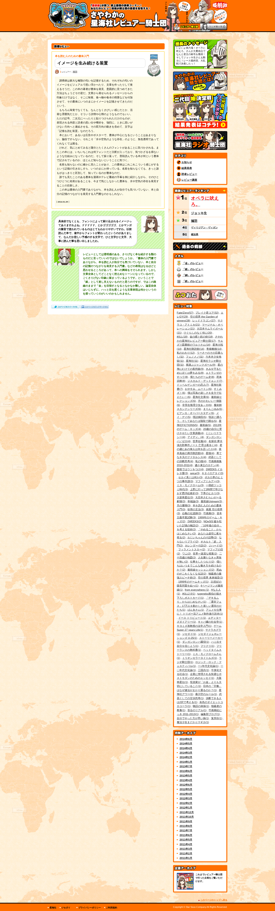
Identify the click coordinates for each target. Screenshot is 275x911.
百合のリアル (196, 710)
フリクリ (207, 645)
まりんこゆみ (212, 408)
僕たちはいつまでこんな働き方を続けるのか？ (199, 565)
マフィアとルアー (207, 481)
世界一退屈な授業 (204, 553)
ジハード (215, 545)
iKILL (182, 336)
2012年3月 (186, 798)
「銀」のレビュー (192, 269)
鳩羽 (75, 71)
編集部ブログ (210, 714)
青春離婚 (213, 348)
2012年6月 (186, 784)
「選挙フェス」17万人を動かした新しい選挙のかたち (199, 605)
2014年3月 (186, 752)
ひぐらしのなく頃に (197, 332)
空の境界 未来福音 (210, 577)
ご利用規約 (111, 907)
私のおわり (185, 352)
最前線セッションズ (200, 569)
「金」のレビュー (192, 263)
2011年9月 (186, 821)
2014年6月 (186, 739)
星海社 (191, 360)
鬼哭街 (216, 718)
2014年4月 (186, 748)
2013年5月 (186, 775)
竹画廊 (208, 513)
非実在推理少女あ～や (196, 405)
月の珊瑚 (183, 505)
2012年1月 (186, 807)
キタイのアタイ (212, 473)
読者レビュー (189, 174)
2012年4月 (186, 793)
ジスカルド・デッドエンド (204, 380)
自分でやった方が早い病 (192, 718)
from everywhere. (196, 589)
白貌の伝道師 (191, 513)
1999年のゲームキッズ (193, 581)
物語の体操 (200, 706)
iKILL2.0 (188, 593)
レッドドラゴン (203, 320)
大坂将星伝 (184, 497)
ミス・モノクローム (190, 485)
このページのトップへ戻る (213, 900)
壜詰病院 (199, 417)
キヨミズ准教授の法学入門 (194, 625)
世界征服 (199, 441)
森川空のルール (205, 694)
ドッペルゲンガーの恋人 (192, 384)
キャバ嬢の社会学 (209, 621)
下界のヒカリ (210, 493)
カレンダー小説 (195, 545)
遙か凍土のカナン (206, 465)
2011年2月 (186, 853)
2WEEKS (194, 521)
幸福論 (192, 501)
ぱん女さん (195, 609)
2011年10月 (187, 816)
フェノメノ (194, 356)
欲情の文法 (195, 509)
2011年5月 (186, 839)
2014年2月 (186, 757)
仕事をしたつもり (201, 561)
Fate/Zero (184, 312)
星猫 (209, 453)
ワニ (186, 553)
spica (194, 473)
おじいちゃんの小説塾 (201, 537)
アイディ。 (195, 437)
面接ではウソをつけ (190, 469)
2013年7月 (186, 766)
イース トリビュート (191, 617)
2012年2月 (186, 803)
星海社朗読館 (193, 348)
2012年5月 (186, 789)
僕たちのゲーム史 (201, 376)
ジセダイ (188, 633)
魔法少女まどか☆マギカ (192, 722)
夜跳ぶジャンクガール (200, 364)
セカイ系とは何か (190, 477)
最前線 (205, 425)
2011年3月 (186, 848)
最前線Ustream (211, 501)
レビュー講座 (189, 179)
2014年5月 (186, 743)
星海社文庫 (200, 396)
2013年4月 (186, 780)
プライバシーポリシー (89, 907)
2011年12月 (187, 812)
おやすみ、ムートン (198, 388)
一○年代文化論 (208, 665)
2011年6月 (186, 835)
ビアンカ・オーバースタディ (195, 413)
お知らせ (186, 162)
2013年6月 (186, 771)
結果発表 (186, 168)
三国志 (203, 670)
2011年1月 (186, 857)
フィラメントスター (191, 549)
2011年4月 (186, 844)
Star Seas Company (196, 907)
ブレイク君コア (206, 312)
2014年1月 (186, 761)
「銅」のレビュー (192, 275)
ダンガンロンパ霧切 (195, 641)
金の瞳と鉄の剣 (201, 336)
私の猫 (200, 461)
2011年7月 (186, 830)
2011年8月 (186, 825)
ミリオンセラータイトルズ (199, 657)
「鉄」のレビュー (192, 281)
